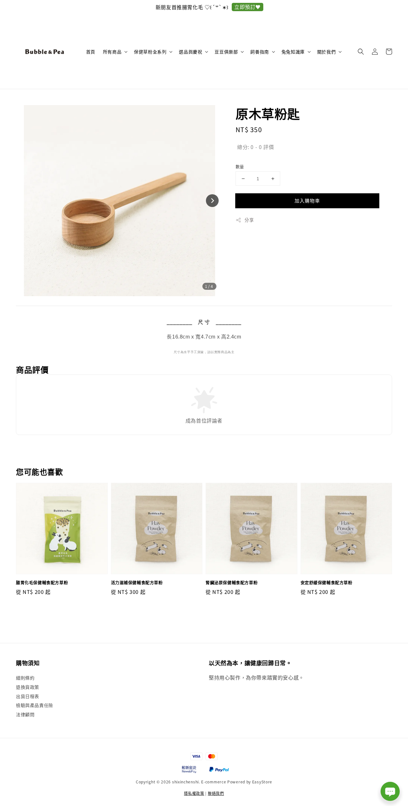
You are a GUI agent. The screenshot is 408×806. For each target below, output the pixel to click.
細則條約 (25, 678)
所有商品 (112, 51)
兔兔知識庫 (293, 51)
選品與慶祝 (190, 51)
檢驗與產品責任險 (34, 705)
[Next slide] (212, 200)
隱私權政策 (194, 793)
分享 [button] (249, 220)
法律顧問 (25, 714)
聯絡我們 (216, 793)
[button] (361, 52)
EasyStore (262, 781)
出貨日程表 (27, 696)
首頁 (90, 51)
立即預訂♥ (161, 7)
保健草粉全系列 (150, 51)
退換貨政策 (27, 687)
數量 (240, 166)
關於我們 (326, 51)
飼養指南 (259, 51)
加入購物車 (307, 200)
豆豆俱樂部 (226, 51)
